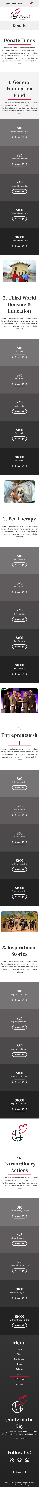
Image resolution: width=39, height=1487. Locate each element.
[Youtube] (19, 1460)
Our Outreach (19, 1359)
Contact (19, 1384)
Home (19, 1349)
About (19, 1354)
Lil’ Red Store (19, 1379)
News (19, 1364)
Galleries (19, 1369)
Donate (19, 1374)
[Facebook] (11, 1460)
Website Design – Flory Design (19, 1485)
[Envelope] (27, 1460)
